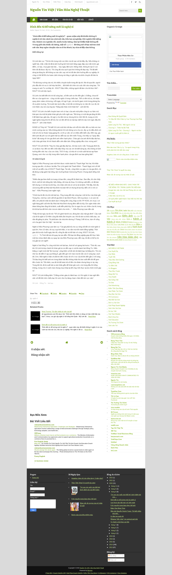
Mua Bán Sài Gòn (114, 294)
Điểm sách (117, 216)
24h (108, 210)
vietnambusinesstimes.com (44, 425)
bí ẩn (135, 210)
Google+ (64, 293)
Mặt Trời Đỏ (132, 224)
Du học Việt (112, 311)
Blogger (90, 570)
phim (108, 232)
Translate (123, 103)
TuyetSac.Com (116, 391)
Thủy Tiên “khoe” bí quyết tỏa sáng (119, 170)
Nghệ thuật (137, 227)
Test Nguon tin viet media (119, 382)
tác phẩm (113, 234)
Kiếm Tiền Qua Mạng (115, 288)
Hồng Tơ (43, 283)
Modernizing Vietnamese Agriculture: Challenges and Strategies (54, 427)
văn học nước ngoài (116, 239)
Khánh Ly (136, 222)
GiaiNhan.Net (115, 358)
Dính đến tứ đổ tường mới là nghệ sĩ (51, 26)
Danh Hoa (114, 448)
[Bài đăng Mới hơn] (32, 342)
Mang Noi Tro (116, 347)
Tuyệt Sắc (111, 257)
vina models (115, 407)
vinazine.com (116, 373)
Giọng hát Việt (116, 219)
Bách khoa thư (113, 317)
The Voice (130, 234)
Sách (118, 232)
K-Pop (124, 219)
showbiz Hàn (123, 232)
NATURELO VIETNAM (116, 248)
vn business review (41, 461)
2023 (111, 478)
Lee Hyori (121, 224)
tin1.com (114, 450)
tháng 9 (113, 489)
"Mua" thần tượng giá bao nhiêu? (118, 143)
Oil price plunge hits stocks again (45, 450)
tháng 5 (113, 530)
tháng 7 (113, 525)
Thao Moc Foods (114, 271)
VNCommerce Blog (118, 334)
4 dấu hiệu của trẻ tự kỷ (116, 196)
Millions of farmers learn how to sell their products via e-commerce (55, 435)
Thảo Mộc (49, 573)
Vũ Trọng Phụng (127, 239)
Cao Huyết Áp (113, 251)
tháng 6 (113, 528)
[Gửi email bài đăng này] (32, 303)
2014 (111, 544)
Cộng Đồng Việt (113, 262)
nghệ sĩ (69, 45)
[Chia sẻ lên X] (37, 303)
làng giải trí (114, 224)
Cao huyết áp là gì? (115, 201)
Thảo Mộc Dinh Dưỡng (116, 260)
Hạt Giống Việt (113, 280)
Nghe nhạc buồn (122, 227)
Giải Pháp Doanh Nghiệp (116, 305)
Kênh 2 (137, 218)
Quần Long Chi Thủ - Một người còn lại (121, 125)
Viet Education (113, 320)
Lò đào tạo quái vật (117, 516)
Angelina (112, 210)
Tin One (111, 283)
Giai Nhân (111, 254)
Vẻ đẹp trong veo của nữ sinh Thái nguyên (124, 409)
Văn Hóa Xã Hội (68, 19)
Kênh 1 (129, 219)
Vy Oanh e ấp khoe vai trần (120, 522)
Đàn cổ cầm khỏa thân (126, 213)
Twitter (54, 293)
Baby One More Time (118, 508)
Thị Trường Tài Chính (115, 322)
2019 (111, 536)
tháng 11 (114, 486)
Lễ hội (126, 224)
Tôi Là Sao (115, 396)
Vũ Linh (35, 283)
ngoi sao (109, 229)
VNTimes (37, 433)
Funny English (39, 456)
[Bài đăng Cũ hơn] (102, 342)
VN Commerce (113, 297)
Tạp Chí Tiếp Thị (117, 428)
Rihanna (113, 232)
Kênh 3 (111, 221)
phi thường (139, 229)
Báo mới (130, 210)
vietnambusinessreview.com (44, 448)
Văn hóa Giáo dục (127, 236)
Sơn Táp (129, 232)
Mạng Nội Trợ (113, 274)
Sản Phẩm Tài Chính (115, 291)
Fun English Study (41, 441)
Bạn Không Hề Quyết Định (117, 116)
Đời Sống (55, 19)
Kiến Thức (57, 2)
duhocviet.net (116, 419)
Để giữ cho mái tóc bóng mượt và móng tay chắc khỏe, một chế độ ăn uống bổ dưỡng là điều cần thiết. (125, 362)
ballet (125, 210)
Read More (92, 316)
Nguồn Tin (35, 2)
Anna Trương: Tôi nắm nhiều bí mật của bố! (57, 311)
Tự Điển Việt (112, 265)
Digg (82, 293)
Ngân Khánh (113, 227)
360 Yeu (114, 431)
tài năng (118, 234)
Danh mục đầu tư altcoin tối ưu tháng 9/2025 (125, 356)
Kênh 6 (131, 222)
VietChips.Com (116, 439)
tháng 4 (113, 533)
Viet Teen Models (114, 314)
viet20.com (115, 425)
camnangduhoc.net (118, 385)
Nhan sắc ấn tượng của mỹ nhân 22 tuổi (120, 175)
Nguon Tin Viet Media (119, 367)
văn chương (113, 237)
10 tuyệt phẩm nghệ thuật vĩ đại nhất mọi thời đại (125, 199)
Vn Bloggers (112, 268)
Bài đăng (113, 556)
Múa (138, 224)
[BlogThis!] (34, 303)
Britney (109, 213)
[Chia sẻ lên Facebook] (39, 303)
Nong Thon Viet (116, 341)
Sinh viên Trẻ (112, 325)
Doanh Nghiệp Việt (59, 573)
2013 (111, 547)
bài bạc (50, 283)
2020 (111, 483)
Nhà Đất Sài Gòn (114, 300)
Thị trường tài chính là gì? (119, 405)
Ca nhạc (114, 213)
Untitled (114, 442)
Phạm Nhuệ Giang (130, 229)
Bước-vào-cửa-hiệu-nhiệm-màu (127, 159)
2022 (111, 480)
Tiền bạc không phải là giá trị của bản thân (124, 393)
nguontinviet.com (92, 2)
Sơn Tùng (135, 232)
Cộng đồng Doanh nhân (119, 445)
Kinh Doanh (79, 2)
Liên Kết (91, 19)
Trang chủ (35, 478)
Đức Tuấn (137, 216)
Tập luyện (123, 234)
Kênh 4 (119, 222)
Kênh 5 (125, 222)
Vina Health (112, 277)
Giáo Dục (68, 2)
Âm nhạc (119, 210)
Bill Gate (139, 210)
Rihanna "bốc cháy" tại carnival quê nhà (124, 519)
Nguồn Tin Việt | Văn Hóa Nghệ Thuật (60, 10)
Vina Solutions (122, 573)
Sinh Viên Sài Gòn (114, 308)
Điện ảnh (127, 215)
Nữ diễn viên (115, 229)
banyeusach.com (117, 436)
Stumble (73, 293)
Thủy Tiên (136, 234)
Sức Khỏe (46, 2)
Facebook (44, 293)
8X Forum (114, 412)
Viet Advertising (113, 285)
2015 (111, 542)
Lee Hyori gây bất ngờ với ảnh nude (123, 503)
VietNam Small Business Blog (122, 434)
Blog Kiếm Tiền (116, 354)
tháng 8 (113, 492)
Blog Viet (37, 443)
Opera (122, 229)
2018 (111, 539)
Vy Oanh (134, 239)
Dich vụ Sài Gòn (114, 303)
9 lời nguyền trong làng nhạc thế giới (83, 499)
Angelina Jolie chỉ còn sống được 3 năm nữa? (122, 155)
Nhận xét (113, 560)
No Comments (55, 30)
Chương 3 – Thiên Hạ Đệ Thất (118, 128)
